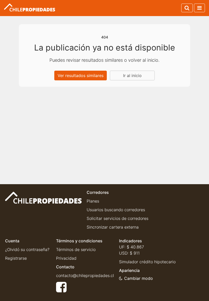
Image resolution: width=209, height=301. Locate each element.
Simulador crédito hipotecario (147, 261)
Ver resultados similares (80, 75)
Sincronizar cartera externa (113, 227)
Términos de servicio (76, 249)
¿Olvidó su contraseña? (27, 249)
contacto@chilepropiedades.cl (85, 275)
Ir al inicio (132, 75)
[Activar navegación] (199, 8)
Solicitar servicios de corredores (117, 218)
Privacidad (66, 258)
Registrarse (16, 258)
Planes (93, 201)
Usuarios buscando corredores (116, 209)
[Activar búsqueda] (187, 8)
